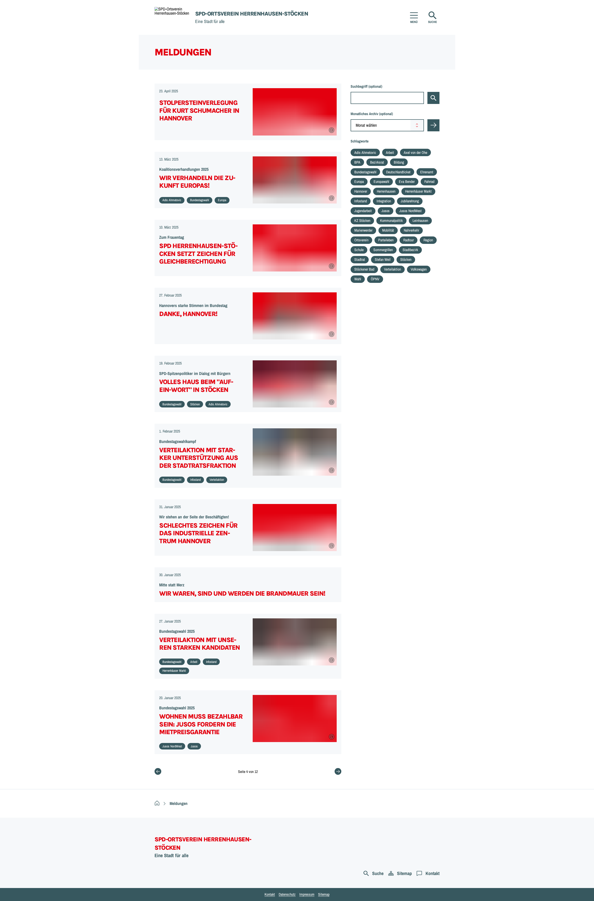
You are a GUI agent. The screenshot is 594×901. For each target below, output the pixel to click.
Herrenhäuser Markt (418, 191)
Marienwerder (363, 230)
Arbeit (390, 152)
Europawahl (381, 181)
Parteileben (386, 239)
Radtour (408, 239)
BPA (357, 162)
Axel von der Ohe (415, 152)
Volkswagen (419, 269)
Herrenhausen (386, 191)
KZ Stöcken (362, 220)
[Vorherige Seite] (158, 771)
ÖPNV (375, 278)
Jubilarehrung (410, 200)
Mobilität (388, 230)
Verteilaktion (392, 269)
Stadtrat (359, 259)
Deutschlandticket (398, 171)
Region (428, 239)
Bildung (399, 162)
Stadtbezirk (410, 249)
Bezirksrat (377, 162)
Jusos (385, 210)
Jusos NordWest (410, 210)
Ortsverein (361, 239)
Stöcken (405, 259)
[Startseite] (157, 803)
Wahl (357, 278)
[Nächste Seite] (338, 771)
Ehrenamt (426, 171)
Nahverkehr (411, 230)
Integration (384, 200)
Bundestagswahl (365, 171)
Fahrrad (429, 181)
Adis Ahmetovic (365, 152)
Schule (359, 249)
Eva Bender (407, 181)
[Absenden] (433, 125)
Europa (359, 181)
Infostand (360, 200)
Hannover (360, 191)
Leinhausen (420, 220)
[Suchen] (433, 98)
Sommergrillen (383, 249)
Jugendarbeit (363, 210)
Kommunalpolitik (391, 220)
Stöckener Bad (364, 269)
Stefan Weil (383, 259)
